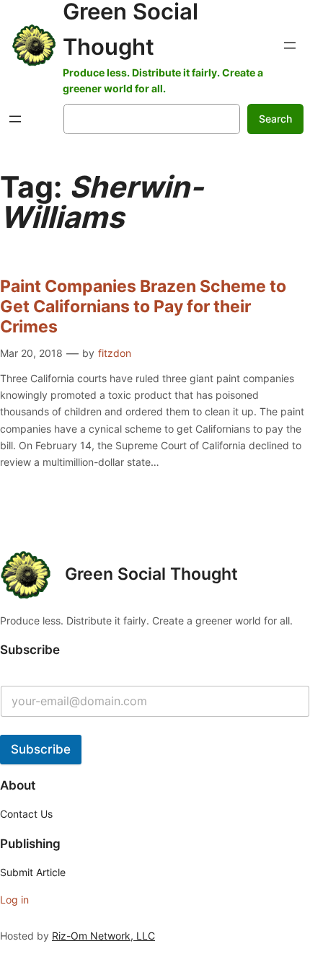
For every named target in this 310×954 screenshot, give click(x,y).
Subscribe (41, 749)
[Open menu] (289, 45)
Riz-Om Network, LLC (103, 935)
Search (275, 118)
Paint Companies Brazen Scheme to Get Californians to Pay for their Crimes (143, 306)
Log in (14, 899)
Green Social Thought (151, 574)
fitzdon (114, 353)
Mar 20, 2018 (31, 353)
